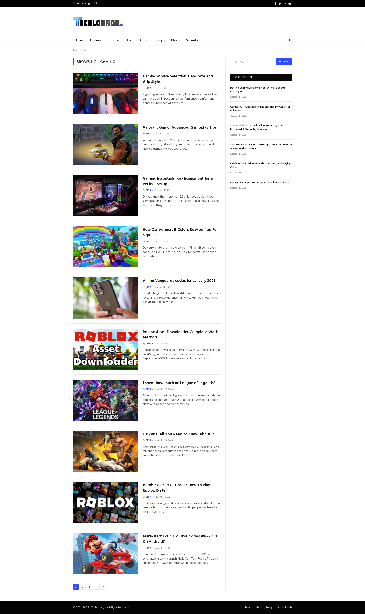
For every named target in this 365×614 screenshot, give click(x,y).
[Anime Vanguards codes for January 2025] (105, 298)
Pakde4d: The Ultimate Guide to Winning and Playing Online (260, 165)
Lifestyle (159, 40)
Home (80, 40)
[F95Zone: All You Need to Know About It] (105, 451)
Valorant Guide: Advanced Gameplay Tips (180, 128)
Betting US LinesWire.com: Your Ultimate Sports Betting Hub (257, 90)
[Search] (290, 40)
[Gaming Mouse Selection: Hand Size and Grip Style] (105, 93)
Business (96, 40)
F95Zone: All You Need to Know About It (178, 434)
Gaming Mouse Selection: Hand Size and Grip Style (178, 79)
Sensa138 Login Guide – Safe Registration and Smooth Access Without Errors (261, 147)
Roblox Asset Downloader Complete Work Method (180, 334)
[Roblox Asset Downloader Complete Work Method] (105, 349)
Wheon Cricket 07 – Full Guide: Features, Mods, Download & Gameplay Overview (257, 128)
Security (192, 40)
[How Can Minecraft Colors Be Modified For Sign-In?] (105, 247)
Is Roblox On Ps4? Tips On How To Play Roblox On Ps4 (176, 488)
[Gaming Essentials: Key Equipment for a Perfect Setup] (105, 195)
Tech (130, 40)
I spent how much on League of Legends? (179, 383)
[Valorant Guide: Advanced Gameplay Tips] (105, 144)
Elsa (148, 88)
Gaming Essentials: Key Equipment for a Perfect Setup (178, 181)
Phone (175, 40)
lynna (149, 343)
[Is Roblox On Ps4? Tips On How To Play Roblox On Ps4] (105, 502)
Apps (143, 40)
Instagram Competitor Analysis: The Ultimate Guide (259, 183)
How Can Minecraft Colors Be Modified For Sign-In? (180, 232)
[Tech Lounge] (99, 21)
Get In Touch (284, 607)
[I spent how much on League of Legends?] (105, 400)
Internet (115, 40)
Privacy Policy (264, 607)
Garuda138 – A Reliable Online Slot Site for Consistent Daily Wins (261, 109)
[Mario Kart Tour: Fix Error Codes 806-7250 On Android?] (105, 553)
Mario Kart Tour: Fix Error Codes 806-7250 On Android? (180, 539)
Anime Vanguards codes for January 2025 (179, 281)
